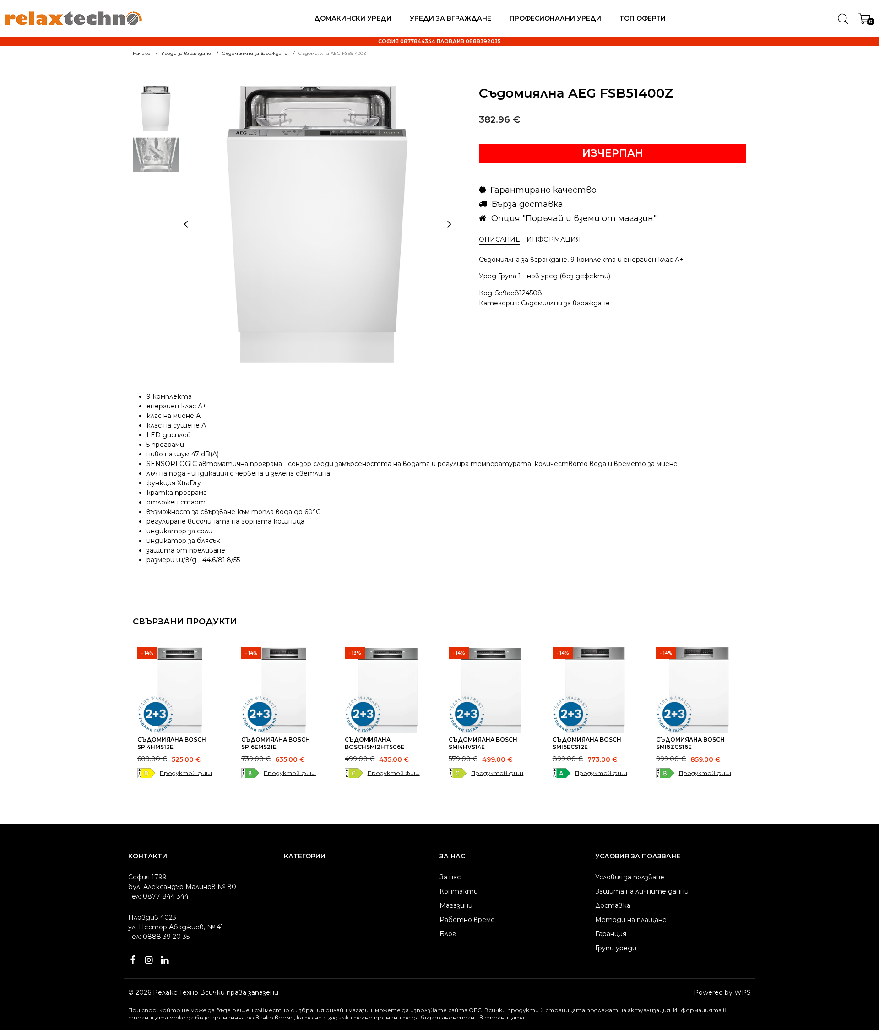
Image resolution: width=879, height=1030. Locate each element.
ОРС (475, 1010)
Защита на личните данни (642, 891)
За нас (450, 877)
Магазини (456, 905)
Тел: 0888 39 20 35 (159, 936)
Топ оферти (642, 18)
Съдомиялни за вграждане (565, 303)
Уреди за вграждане (450, 18)
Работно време (467, 920)
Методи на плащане (631, 920)
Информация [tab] (553, 239)
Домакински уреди (352, 18)
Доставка (612, 905)
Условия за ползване (629, 877)
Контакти (459, 891)
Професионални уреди (555, 18)
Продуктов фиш (186, 773)
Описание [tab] (499, 239)
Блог (448, 934)
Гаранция (610, 934)
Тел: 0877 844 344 (158, 896)
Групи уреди (615, 948)
